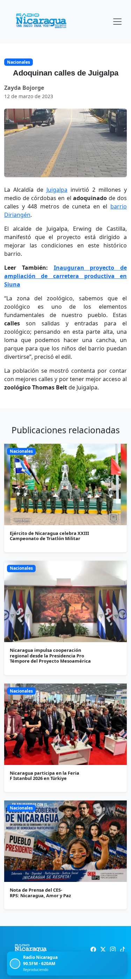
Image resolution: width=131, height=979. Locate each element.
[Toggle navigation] (117, 21)
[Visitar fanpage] (93, 949)
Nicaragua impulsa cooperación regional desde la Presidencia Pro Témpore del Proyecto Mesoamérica (50, 655)
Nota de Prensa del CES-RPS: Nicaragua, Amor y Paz (40, 892)
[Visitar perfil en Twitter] (103, 949)
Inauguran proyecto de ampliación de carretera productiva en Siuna (65, 276)
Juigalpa (56, 190)
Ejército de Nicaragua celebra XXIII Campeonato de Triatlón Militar (49, 536)
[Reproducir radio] (15, 963)
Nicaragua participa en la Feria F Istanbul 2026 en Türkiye (44, 775)
